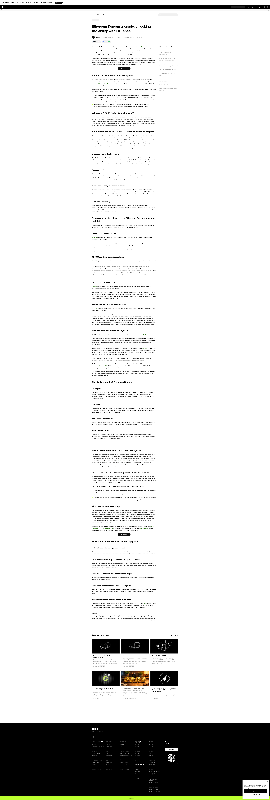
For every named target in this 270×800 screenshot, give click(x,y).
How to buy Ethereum (154, 787)
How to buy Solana (153, 789)
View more (174, 635)
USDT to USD (138, 771)
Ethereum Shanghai (103, 83)
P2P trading (109, 746)
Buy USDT (137, 744)
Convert (108, 748)
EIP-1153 (94, 237)
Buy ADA (137, 753)
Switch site (59, 2)
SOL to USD (137, 773)
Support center (124, 762)
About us (94, 744)
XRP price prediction (153, 777)
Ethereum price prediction (152, 774)
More (54, 7)
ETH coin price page (107, 528)
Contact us (94, 751)
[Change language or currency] (267, 7)
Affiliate (122, 744)
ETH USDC (151, 746)
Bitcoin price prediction (154, 771)
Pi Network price (153, 764)
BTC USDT (151, 748)
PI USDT (151, 753)
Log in (248, 7)
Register (171, 749)
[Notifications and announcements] (262, 7)
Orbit (49, 7)
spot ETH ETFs (144, 528)
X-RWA (107, 764)
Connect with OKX (124, 769)
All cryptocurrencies (110, 757)
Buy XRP (137, 760)
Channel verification (125, 764)
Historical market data (125, 748)
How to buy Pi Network (154, 791)
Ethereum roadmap (122, 460)
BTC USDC (151, 744)
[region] (256, 789)
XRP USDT (151, 757)
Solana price (152, 766)
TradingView (109, 762)
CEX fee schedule (124, 751)
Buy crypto (13, 7)
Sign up (253, 7)
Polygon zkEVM (103, 366)
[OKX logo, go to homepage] (4, 7)
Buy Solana (137, 755)
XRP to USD (137, 776)
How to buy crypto (153, 782)
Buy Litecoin (137, 757)
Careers (94, 748)
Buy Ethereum (138, 751)
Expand (153, 620)
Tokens (99, 15)
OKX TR (94, 766)
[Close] (267, 781)
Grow (30, 7)
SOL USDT (151, 755)
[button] (159, 15)
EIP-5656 (94, 286)
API (121, 746)
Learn (43, 7)
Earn (107, 753)
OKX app (94, 764)
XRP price (151, 769)
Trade (25, 7)
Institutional (37, 7)
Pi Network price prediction (153, 780)
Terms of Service (96, 753)
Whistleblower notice (97, 760)
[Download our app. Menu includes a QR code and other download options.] (259, 7)
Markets (20, 7)
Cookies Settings (255, 794)
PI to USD (137, 778)
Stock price (109, 769)
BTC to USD (137, 767)
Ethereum (143, 46)
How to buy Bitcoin (153, 784)
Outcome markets (110, 766)
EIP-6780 (94, 308)
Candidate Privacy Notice (98, 746)
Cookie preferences (96, 769)
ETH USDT (151, 751)
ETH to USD (137, 769)
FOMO (145, 603)
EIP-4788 (94, 261)
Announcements (124, 767)
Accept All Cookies (256, 790)
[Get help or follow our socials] (265, 7)
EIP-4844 (129, 117)
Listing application (124, 753)
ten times (145, 348)
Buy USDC (137, 746)
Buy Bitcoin (137, 748)
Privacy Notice (95, 755)
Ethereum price (152, 762)
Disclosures (94, 757)
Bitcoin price (152, 760)
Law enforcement (96, 762)
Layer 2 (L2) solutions (146, 334)
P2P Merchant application (126, 755)
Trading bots (109, 755)
